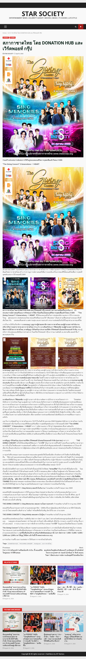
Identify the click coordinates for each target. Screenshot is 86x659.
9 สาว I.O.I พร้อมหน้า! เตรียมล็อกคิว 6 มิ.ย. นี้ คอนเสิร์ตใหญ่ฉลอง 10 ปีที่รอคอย (22, 550)
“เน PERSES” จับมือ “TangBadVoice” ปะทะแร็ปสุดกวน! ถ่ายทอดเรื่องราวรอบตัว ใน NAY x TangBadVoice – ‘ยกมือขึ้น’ (43, 575)
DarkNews (50, 654)
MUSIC (41, 582)
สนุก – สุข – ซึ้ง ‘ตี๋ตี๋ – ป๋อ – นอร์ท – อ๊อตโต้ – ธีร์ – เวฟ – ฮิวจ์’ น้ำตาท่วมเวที (70, 575)
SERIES (48, 629)
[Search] (75, 27)
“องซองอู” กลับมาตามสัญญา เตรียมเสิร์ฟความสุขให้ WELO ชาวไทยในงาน (73, 622)
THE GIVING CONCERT (26, 543)
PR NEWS (12, 37)
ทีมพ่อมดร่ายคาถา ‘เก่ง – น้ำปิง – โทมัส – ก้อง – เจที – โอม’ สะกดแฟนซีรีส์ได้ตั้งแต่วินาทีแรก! (53, 622)
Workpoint (37, 543)
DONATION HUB (13, 543)
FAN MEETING (70, 629)
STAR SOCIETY (43, 13)
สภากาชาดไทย (46, 543)
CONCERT (5, 37)
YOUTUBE (80, 26)
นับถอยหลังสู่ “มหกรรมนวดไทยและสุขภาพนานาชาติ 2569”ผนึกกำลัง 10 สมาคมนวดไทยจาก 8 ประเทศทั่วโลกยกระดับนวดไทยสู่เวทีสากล (16, 575)
